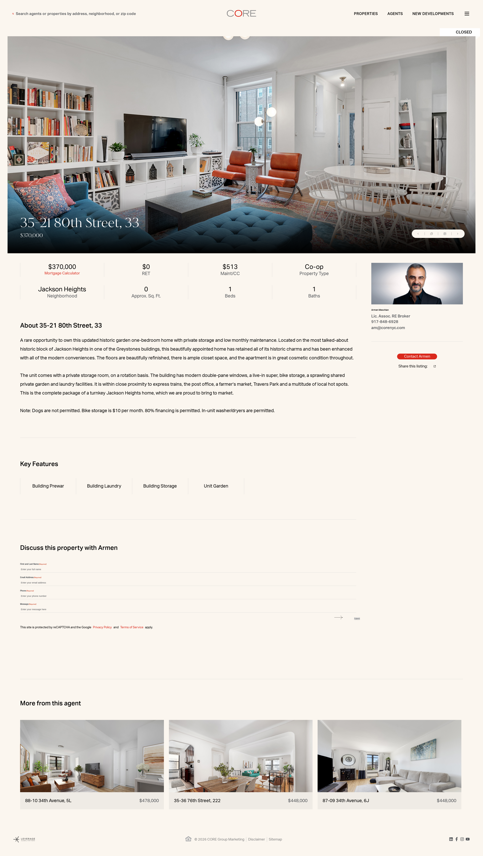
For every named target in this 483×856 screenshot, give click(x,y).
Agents (395, 14)
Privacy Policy (102, 627)
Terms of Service (131, 627)
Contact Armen (417, 356)
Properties (366, 14)
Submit (357, 619)
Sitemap (275, 839)
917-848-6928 (384, 322)
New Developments (433, 14)
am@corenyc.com (388, 328)
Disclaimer (256, 839)
